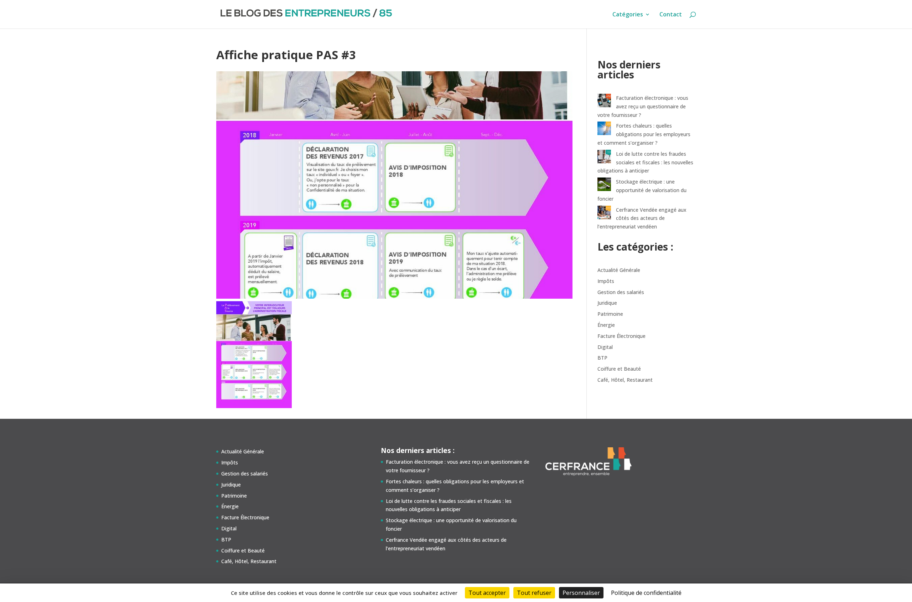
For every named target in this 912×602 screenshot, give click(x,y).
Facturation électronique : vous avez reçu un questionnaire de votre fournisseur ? (642, 106)
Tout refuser (534, 593)
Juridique (607, 302)
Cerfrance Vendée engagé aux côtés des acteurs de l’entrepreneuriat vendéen (641, 218)
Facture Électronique (621, 336)
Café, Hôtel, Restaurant (625, 379)
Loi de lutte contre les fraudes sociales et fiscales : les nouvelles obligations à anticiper (645, 162)
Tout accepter (487, 593)
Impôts (605, 281)
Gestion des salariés (620, 292)
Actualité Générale (618, 270)
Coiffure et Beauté (619, 368)
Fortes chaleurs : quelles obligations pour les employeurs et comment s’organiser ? (643, 134)
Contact (670, 15)
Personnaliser (581, 593)
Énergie (606, 324)
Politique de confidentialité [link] (646, 593)
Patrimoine (610, 313)
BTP (602, 357)
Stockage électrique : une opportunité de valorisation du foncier (641, 190)
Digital (605, 347)
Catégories (627, 15)
